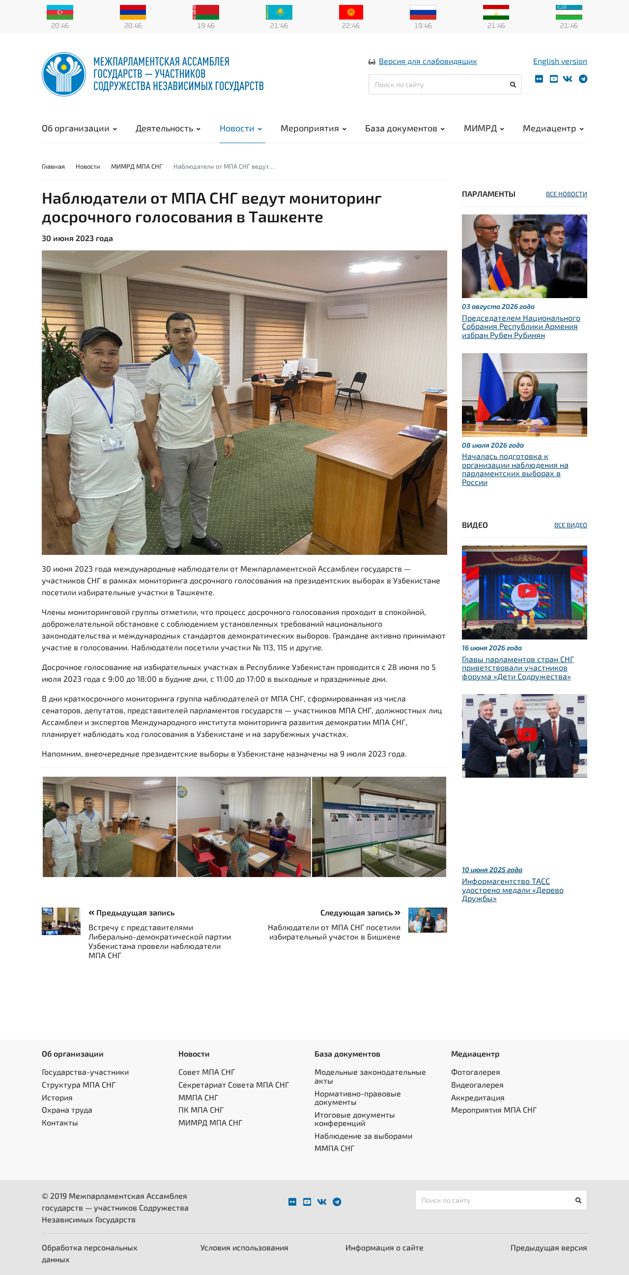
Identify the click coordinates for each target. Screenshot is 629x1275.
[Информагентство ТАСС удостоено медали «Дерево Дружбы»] (524, 734)
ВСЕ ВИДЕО (570, 525)
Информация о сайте (384, 1247)
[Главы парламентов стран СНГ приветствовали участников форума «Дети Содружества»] (524, 591)
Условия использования (244, 1247)
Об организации (76, 127)
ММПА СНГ (198, 1097)
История (57, 1097)
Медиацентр (549, 127)
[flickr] (539, 79)
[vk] (567, 79)
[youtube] (554, 79)
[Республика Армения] (133, 11)
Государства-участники (85, 1071)
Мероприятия (310, 127)
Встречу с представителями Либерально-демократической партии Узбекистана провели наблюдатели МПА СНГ (159, 941)
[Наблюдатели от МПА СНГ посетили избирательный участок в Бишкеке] (423, 920)
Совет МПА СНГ (206, 1071)
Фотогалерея (475, 1071)
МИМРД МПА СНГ (137, 166)
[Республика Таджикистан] (496, 11)
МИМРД (480, 127)
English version (560, 60)
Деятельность (164, 127)
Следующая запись (357, 912)
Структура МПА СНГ (78, 1084)
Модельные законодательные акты (370, 1076)
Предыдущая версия (549, 1247)
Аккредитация (478, 1097)
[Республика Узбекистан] (569, 11)
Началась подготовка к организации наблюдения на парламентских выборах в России (515, 468)
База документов (401, 127)
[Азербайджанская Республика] (60, 11)
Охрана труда (67, 1109)
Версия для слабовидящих (428, 60)
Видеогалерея (477, 1084)
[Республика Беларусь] (206, 11)
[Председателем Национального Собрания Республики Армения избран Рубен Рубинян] (524, 255)
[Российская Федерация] (423, 11)
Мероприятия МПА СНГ (494, 1109)
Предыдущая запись (134, 912)
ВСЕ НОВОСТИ (566, 194)
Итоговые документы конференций (354, 1119)
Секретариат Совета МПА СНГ (233, 1084)
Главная (53, 166)
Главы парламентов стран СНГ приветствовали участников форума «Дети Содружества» (518, 667)
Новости (237, 127)
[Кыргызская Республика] (351, 11)
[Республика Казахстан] (279, 11)
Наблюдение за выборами (363, 1135)
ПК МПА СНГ (201, 1109)
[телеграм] (583, 79)
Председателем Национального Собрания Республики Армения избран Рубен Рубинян (521, 326)
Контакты (60, 1122)
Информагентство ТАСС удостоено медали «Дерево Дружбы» (513, 889)
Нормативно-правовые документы (357, 1098)
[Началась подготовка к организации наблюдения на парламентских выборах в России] (524, 393)
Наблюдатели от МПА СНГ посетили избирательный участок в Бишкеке (334, 931)
